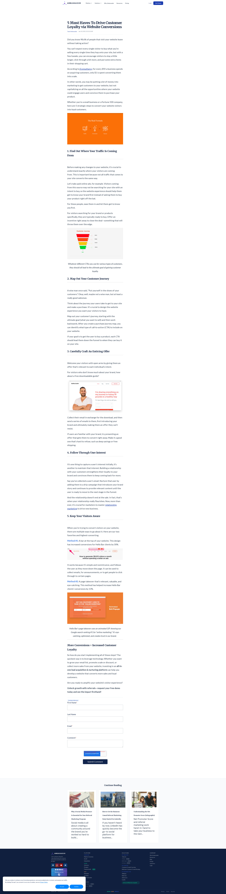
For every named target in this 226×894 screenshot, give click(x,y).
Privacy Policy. (44, 882)
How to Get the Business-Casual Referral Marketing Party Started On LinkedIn (111, 815)
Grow (85, 863)
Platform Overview (88, 857)
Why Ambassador (109, 3)
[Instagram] (57, 865)
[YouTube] (61, 865)
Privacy (162, 891)
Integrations (87, 861)
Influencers (124, 877)
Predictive (86, 882)
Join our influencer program (130, 882)
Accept (62, 886)
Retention (86, 873)
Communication (88, 877)
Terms (167, 891)
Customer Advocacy (73, 700)
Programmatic (89, 869)
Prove (85, 880)
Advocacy (86, 865)
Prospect (86, 867)
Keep (85, 871)
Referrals (124, 875)
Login (150, 3)
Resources (119, 3)
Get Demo (158, 3)
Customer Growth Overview (129, 867)
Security (173, 891)
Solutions (97, 3)
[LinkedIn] (53, 865)
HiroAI (85, 859)
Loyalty (123, 879)
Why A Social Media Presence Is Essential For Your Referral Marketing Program (81, 815)
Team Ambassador (72, 31)
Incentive (86, 875)
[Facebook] (65, 865)
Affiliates (124, 873)
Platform (88, 3)
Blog (151, 859)
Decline (76, 886)
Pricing (127, 3)
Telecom (124, 857)
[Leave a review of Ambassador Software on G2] (59, 872)
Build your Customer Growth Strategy (131, 869)
